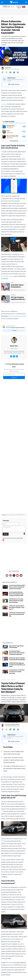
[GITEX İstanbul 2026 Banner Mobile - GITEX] (14, 7)
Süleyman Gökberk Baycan (12, 724)
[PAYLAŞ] (3, 73)
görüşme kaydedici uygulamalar (17, 316)
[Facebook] (11, 356)
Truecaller (4, 104)
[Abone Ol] (17, 72)
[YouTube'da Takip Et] (17, 575)
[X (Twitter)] (14, 356)
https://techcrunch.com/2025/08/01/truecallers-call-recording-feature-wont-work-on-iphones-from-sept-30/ (16, 514)
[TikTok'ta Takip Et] (21, 575)
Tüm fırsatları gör (14, 140)
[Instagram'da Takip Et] (10, 575)
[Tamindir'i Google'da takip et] (14, 328)
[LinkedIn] (17, 356)
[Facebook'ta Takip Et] (7, 575)
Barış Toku (8, 67)
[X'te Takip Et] (14, 575)
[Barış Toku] (14, 338)
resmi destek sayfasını (7, 276)
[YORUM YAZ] (14, 73)
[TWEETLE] (7, 73)
